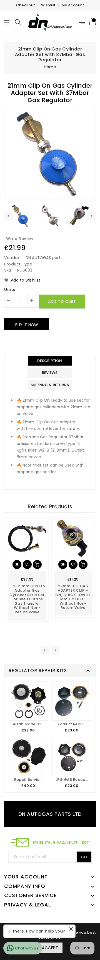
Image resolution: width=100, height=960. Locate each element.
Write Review (19, 238)
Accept (50, 948)
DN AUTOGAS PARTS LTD (50, 813)
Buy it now (26, 325)
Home (50, 67)
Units (10, 289)
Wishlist (48, 5)
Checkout (25, 5)
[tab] (50, 361)
